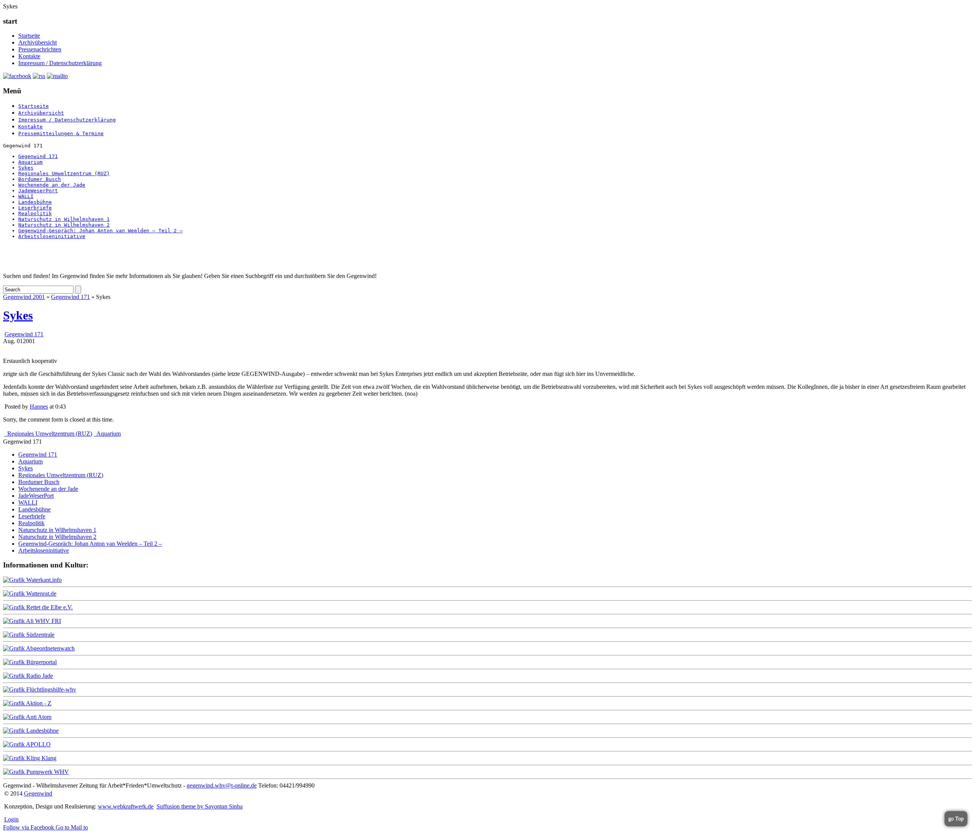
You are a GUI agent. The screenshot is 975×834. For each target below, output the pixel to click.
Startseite (29, 35)
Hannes (39, 406)
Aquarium (30, 162)
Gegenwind (38, 793)
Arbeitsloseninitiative (51, 236)
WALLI (26, 196)
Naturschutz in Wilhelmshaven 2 (64, 225)
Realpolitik (35, 213)
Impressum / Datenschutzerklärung (60, 63)
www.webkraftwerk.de (125, 806)
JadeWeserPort (38, 190)
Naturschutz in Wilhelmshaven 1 (64, 219)
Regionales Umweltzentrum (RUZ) (64, 173)
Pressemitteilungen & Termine (61, 133)
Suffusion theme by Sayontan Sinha (200, 806)
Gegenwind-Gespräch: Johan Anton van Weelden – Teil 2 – (100, 230)
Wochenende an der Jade (51, 185)
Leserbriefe (35, 208)
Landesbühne (35, 202)
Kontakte (29, 56)
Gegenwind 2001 (24, 297)
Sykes (26, 168)
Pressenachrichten (39, 49)
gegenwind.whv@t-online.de (222, 785)
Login (11, 819)
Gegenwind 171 (38, 156)
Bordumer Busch (39, 179)
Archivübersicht (37, 42)
